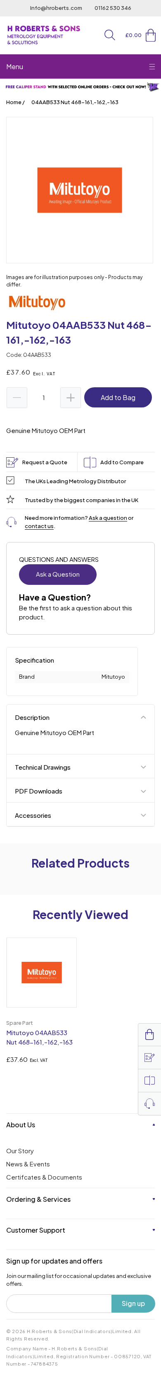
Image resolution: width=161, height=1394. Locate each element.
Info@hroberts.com (56, 8)
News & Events (28, 1164)
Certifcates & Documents (44, 1177)
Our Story (20, 1150)
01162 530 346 (113, 8)
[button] (110, 35)
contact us (39, 526)
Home (13, 102)
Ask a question (108, 517)
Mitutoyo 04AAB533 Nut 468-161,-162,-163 (39, 1037)
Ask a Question (58, 574)
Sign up (133, 1303)
